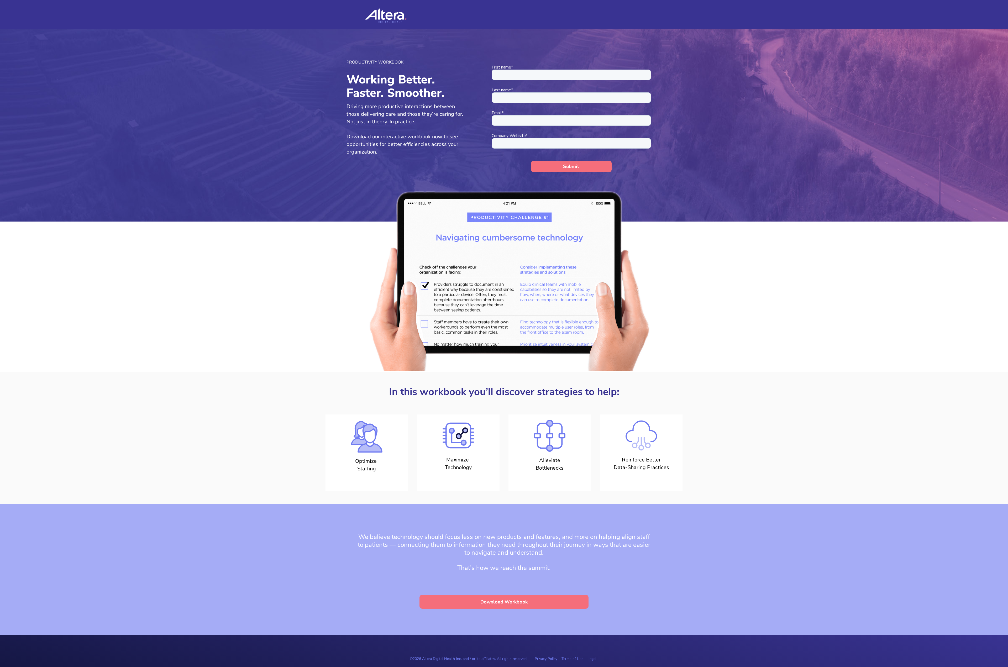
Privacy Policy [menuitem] (546, 658)
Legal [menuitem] (591, 658)
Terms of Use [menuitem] (572, 658)
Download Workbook (504, 602)
